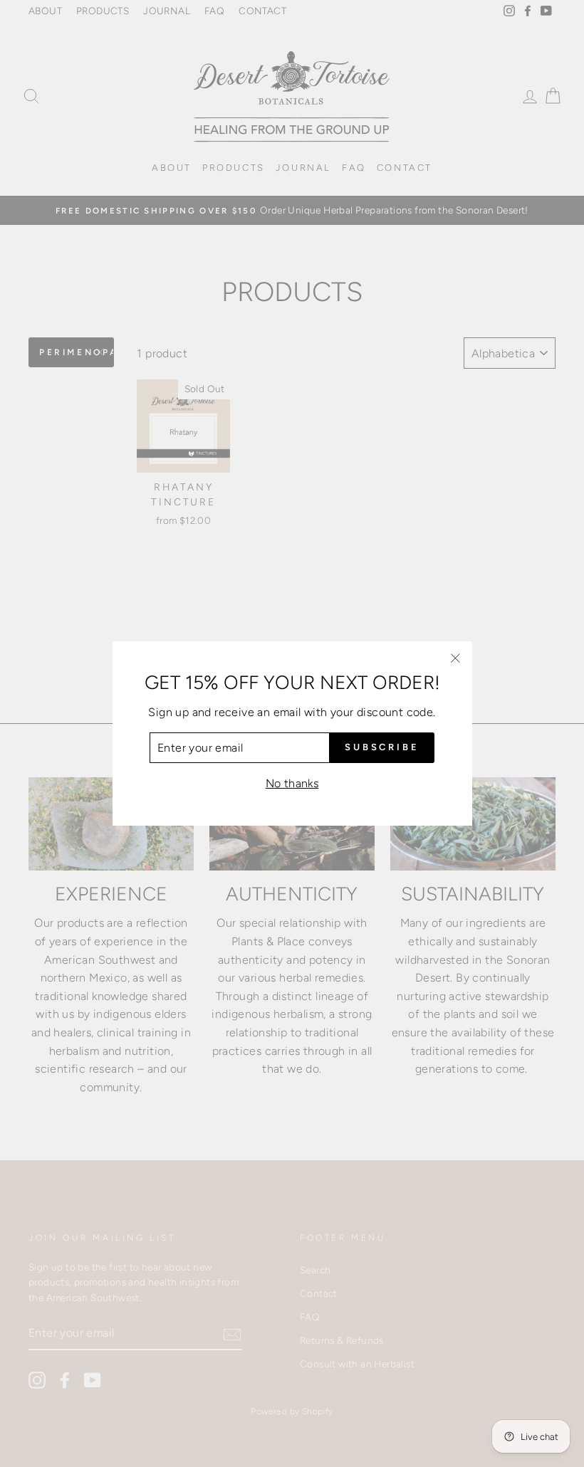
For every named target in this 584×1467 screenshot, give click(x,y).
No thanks (292, 783)
